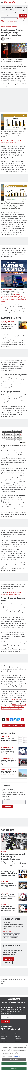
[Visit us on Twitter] (5, 1029)
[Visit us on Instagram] (16, 1029)
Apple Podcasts (8, 934)
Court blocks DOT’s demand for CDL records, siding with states (8, 885)
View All (8, 962)
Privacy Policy (3, 21)
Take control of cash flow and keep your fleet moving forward (8, 326)
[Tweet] (18, 719)
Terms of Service (11, 21)
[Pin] (22, 719)
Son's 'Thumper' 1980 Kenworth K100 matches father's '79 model (8, 896)
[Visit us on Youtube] (12, 1029)
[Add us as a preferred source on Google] (7, 719)
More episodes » (7, 931)
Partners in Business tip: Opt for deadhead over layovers (8, 762)
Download (8, 959)
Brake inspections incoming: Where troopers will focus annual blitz (9, 908)
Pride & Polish (5, 893)
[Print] (3, 719)
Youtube (17, 934)
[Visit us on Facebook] (2, 1029)
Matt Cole (8, 38)
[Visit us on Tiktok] (19, 1029)
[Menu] (2, 2)
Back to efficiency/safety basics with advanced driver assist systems (8, 773)
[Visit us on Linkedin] (9, 1029)
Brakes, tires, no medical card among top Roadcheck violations (13, 856)
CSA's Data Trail (6, 904)
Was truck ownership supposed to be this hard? (9, 739)
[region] (14, 1057)
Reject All (14, 1063)
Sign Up (5, 1021)
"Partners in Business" (14, 699)
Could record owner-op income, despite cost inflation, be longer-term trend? (8, 751)
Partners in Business (9, 27)
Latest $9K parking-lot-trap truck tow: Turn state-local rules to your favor (9, 873)
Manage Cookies (14, 1059)
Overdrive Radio (6, 870)
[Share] (11, 719)
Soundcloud (14, 937)
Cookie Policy (17, 1056)
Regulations (5, 881)
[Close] (26, 1045)
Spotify (6, 937)
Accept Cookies (14, 1068)
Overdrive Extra (6, 736)
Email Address (6, 799)
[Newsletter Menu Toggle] (26, 2)
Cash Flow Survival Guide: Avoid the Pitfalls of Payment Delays (12, 952)
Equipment (4, 851)
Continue (7, 806)
